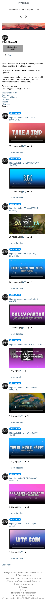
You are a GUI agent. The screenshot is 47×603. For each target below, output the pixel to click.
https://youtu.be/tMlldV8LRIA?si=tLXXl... (26, 344)
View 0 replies (17, 152)
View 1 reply (16, 377)
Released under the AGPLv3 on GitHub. (23, 578)
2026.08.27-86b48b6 (26, 598)
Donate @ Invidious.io (24, 595)
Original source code (14, 572)
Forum (24, 590)
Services (24, 587)
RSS (8, 55)
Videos (5, 102)
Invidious (23, 3)
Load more (7, 565)
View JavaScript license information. (25, 581)
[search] (38, 9)
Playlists (6, 104)
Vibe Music (15, 113)
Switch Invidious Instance (9, 98)
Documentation (24, 575)
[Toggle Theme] (21, 16)
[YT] (24, 146)
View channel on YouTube (9, 94)
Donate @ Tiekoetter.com (24, 593)
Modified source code (34, 572)
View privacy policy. (24, 584)
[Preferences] (26, 16)
